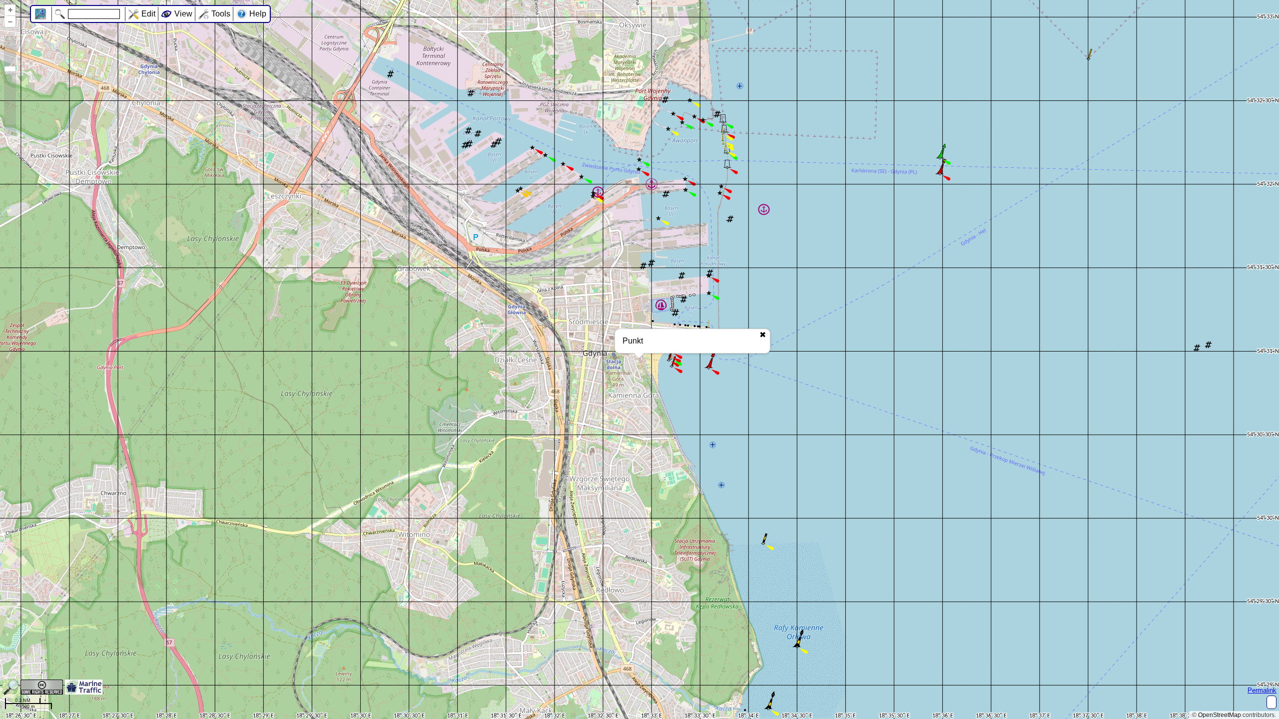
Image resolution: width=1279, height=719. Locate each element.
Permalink (1262, 690)
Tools (220, 13)
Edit (148, 13)
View (183, 13)
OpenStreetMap (1219, 715)
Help (257, 13)
